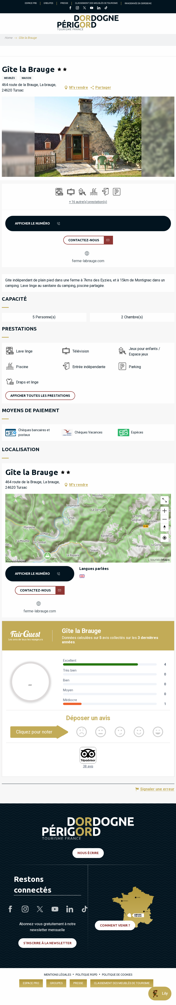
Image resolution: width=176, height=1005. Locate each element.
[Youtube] (91, 8)
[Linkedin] (98, 8)
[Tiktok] (105, 8)
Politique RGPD (86, 974)
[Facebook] (70, 8)
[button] (88, 137)
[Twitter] (84, 8)
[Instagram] (77, 8)
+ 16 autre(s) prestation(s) (88, 202)
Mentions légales (57, 974)
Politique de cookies (117, 974)
